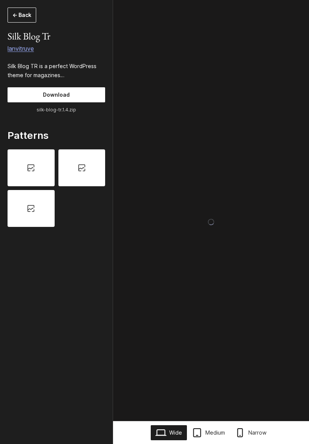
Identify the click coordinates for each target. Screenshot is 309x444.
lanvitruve (21, 48)
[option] (31, 167)
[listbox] (56, 188)
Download (56, 94)
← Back (21, 15)
